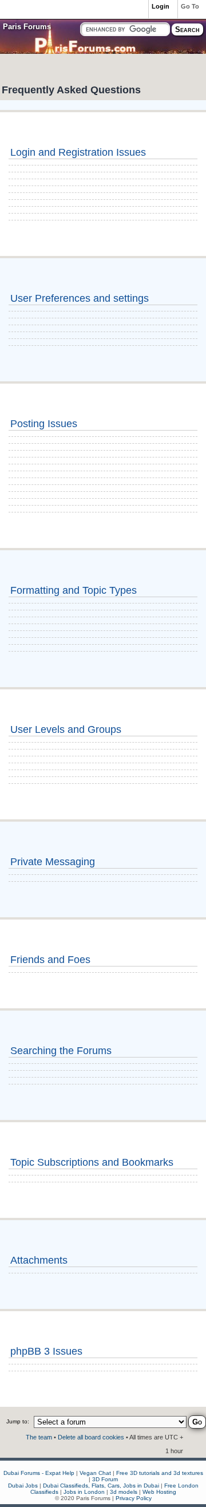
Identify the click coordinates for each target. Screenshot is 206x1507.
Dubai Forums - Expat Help (38, 1473)
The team (39, 1437)
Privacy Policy (134, 1498)
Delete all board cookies (91, 1437)
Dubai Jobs (23, 1485)
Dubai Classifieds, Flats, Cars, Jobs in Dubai (101, 1485)
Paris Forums (27, 26)
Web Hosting (159, 1492)
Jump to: (17, 1421)
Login (160, 6)
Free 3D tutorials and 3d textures (159, 1473)
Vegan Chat (95, 1473)
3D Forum (105, 1479)
